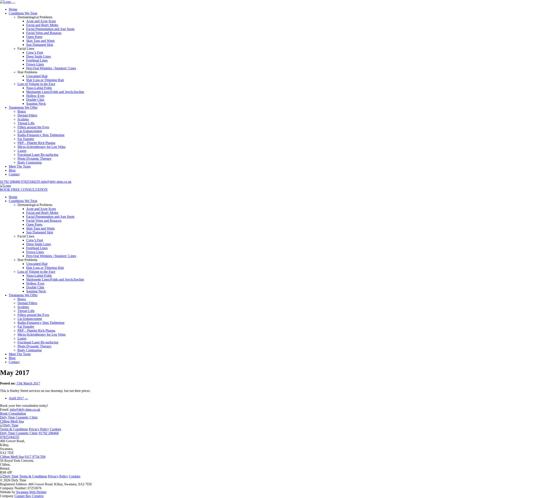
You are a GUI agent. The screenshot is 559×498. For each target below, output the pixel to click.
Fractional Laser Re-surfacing (37, 154)
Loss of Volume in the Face (36, 84)
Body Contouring (29, 162)
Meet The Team (20, 166)
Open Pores (34, 37)
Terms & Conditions (14, 429)
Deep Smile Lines (38, 56)
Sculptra (23, 119)
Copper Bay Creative (29, 496)
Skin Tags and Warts (40, 41)
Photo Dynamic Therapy (34, 158)
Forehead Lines (37, 60)
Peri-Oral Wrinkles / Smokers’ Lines (51, 68)
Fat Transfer (25, 139)
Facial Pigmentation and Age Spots (50, 29)
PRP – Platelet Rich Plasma (36, 143)
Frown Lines (35, 64)
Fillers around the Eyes (33, 127)
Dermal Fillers (27, 115)
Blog (12, 170)
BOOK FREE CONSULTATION (24, 189)
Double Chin (35, 99)
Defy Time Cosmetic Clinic (19, 417)
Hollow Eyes (35, 96)
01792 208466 (10, 182)
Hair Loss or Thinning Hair (45, 80)
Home (13, 9)
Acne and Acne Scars (41, 21)
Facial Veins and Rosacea (43, 33)
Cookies (55, 429)
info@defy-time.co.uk (56, 182)
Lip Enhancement (29, 131)
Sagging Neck (36, 103)
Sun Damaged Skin (39, 44)
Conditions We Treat (23, 13)
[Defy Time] (6, 2)
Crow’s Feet (34, 52)
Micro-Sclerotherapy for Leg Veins (41, 147)
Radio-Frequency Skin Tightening (40, 135)
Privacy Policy (39, 429)
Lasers (21, 151)
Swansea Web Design (31, 492)
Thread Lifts (26, 123)
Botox (21, 111)
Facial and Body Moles (42, 25)
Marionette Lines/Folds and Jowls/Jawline (55, 92)
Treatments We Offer (23, 107)
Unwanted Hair (37, 76)
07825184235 (31, 182)
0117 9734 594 (35, 457)
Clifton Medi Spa (12, 421)
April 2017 (18, 398)
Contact (14, 174)
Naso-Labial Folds (39, 88)
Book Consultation (13, 413)
